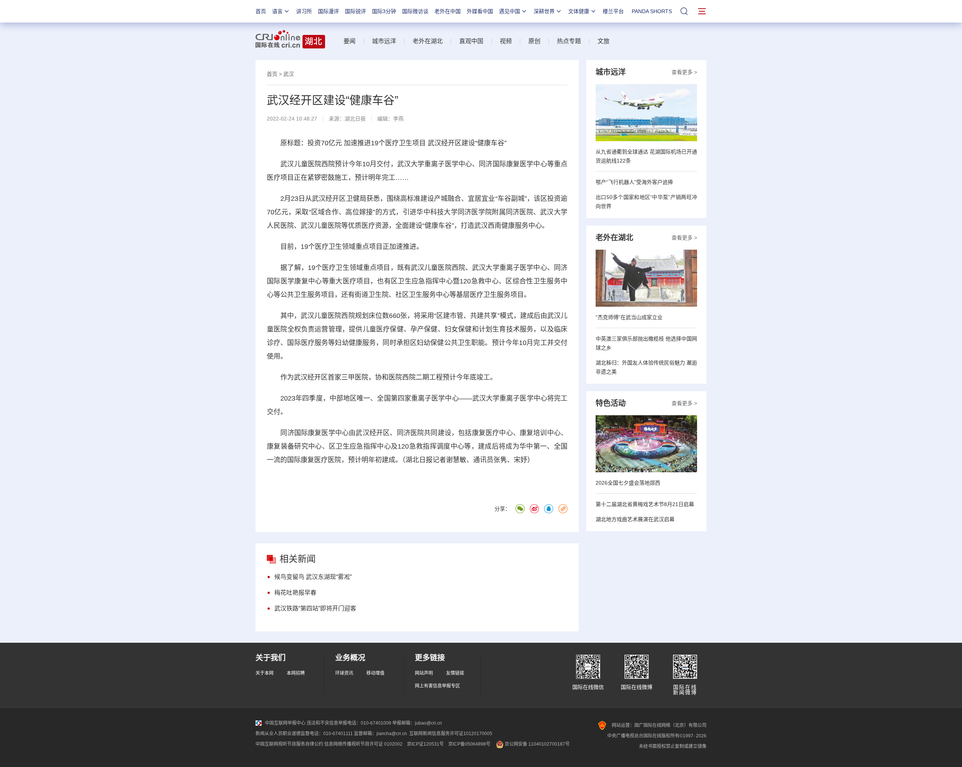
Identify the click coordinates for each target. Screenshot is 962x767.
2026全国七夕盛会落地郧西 (628, 483)
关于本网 (265, 673)
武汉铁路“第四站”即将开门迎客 (315, 608)
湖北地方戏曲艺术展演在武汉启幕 (635, 519)
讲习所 (304, 11)
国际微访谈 (415, 11)
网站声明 (424, 673)
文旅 (603, 41)
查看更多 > (684, 72)
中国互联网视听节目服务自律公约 (289, 744)
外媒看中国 (480, 11)
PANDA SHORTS (652, 11)
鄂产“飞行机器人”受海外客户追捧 (634, 182)
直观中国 (471, 41)
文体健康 (578, 11)
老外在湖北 (428, 41)
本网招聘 (296, 673)
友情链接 (455, 673)
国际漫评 (328, 11)
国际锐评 (355, 11)
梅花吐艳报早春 (295, 592)
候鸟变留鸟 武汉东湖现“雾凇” (313, 577)
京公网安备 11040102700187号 (537, 744)
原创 (534, 41)
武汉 (288, 74)
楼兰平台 (613, 11)
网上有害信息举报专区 (437, 686)
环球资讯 (344, 673)
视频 (506, 41)
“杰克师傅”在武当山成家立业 (629, 317)
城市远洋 (384, 41)
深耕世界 (544, 11)
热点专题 (569, 41)
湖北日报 (355, 119)
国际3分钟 (384, 11)
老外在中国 (447, 11)
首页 (261, 11)
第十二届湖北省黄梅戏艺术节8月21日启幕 (645, 504)
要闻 (349, 41)
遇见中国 (509, 11)
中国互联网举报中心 (285, 723)
